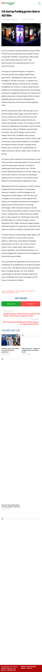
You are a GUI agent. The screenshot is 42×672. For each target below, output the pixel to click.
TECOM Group (13, 292)
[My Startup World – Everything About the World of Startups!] (7, 5)
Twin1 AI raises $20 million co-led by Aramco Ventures (10, 506)
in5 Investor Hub (21, 291)
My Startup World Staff (10, 19)
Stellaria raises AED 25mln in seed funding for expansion (10, 350)
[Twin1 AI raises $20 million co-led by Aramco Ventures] (10, 430)
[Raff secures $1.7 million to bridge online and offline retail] (31, 340)
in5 (13, 291)
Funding (9, 291)
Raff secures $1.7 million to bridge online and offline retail (31, 350)
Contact (29, 668)
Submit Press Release (28, 666)
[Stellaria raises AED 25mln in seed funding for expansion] (10, 340)
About (23, 668)
